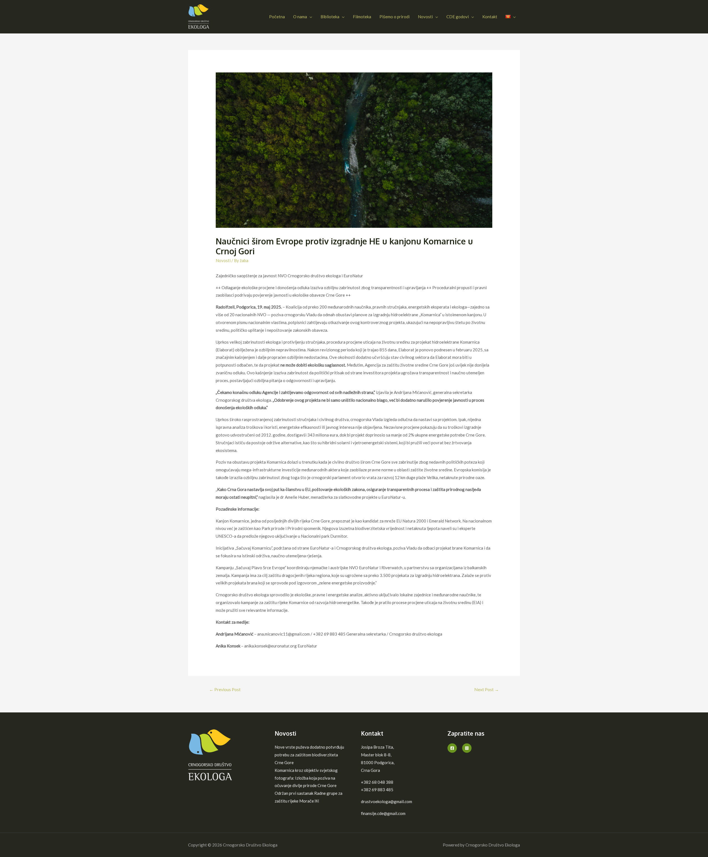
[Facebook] (452, 748)
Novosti (223, 260)
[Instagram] (467, 748)
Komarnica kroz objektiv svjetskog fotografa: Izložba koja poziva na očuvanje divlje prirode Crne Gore (306, 778)
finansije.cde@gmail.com (383, 813)
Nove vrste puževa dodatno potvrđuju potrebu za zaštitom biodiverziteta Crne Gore (309, 754)
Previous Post (225, 689)
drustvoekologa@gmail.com (386, 801)
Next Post (486, 689)
